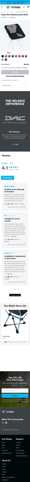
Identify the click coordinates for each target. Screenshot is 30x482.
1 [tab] (8, 52)
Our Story (4, 464)
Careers (4, 466)
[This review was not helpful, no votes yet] (23, 207)
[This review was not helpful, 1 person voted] (23, 282)
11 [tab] (22, 52)
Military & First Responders (8, 477)
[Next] (27, 37)
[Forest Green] (12, 56)
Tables (3, 445)
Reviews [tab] (4, 163)
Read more (13, 236)
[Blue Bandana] (6, 59)
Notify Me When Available (15, 76)
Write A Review (7, 177)
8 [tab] (18, 52)
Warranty (18, 445)
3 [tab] (12, 52)
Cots (3, 447)
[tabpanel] (15, 36)
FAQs (3, 474)
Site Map (4, 472)
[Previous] (3, 37)
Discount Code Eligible (10, 12)
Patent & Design (20, 453)
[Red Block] (19, 56)
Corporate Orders (20, 450)
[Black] (2, 56)
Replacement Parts (6, 453)
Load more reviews (15, 295)
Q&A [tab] (11, 163)
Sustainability (5, 480)
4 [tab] (13, 52)
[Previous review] (11, 289)
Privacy (3, 469)
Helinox (2, 12)
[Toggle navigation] (2, 7)
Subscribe (15, 395)
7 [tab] (17, 52)
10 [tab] (21, 52)
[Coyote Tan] (6, 56)
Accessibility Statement (21, 455)
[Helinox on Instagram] (3, 422)
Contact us (18, 442)
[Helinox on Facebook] (6, 422)
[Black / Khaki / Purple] (26, 56)
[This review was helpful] (21, 282)
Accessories (5, 450)
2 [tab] (11, 52)
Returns (18, 447)
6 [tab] (16, 52)
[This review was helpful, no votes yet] (21, 207)
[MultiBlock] (16, 56)
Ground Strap (6, 336)
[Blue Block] (22, 56)
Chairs (3, 442)
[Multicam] (2, 59)
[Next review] (18, 289)
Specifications (7, 85)
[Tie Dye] (9, 56)
